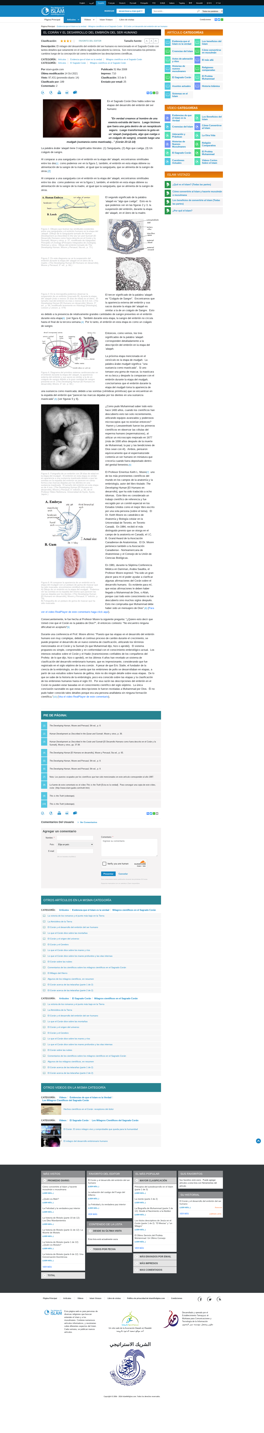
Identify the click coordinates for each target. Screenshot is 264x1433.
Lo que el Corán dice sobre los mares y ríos (69, 950)
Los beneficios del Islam (211, 42)
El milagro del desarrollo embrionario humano (86, 1141)
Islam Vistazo (106, 20)
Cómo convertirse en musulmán (211, 51)
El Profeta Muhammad (208, 77)
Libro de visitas (126, 20)
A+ (156, 41)
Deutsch (122, 3)
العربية (91, 3)
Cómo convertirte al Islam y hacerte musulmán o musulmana (197, 193)
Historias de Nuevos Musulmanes (179, 144)
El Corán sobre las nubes (60, 961)
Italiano (171, 3)
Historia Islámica (211, 86)
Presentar (108, 874)
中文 (154, 3)
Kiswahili (199, 3)
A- (147, 41)
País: (52, 844)
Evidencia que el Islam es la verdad (71, 26)
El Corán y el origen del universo (63, 938)
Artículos (71, 20)
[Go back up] (258, 1140)
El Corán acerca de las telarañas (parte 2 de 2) (70, 990)
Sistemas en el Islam (180, 94)
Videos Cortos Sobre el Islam (209, 161)
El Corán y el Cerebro (58, 944)
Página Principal (52, 20)
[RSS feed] (219, 1299)
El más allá (207, 60)
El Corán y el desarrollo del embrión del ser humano (73, 927)
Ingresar (109, 11)
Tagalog (182, 3)
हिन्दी (190, 3)
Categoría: (49, 59)
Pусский (133, 3)
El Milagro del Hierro (57, 973)
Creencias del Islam (182, 51)
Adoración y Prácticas (178, 135)
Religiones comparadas (208, 68)
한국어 (209, 3)
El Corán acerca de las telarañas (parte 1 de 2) (70, 984)
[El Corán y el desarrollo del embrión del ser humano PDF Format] (67, 92)
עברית (218, 3)
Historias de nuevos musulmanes (179, 69)
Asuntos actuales (181, 86)
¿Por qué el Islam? (182, 210)
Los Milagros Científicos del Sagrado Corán (65, 1100)
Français (111, 3)
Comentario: (107, 837)
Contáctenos (205, 20)
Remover (218, 1207)
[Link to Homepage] (52, 11)
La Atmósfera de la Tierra (60, 921)
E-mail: (51, 851)
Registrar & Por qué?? (131, 11)
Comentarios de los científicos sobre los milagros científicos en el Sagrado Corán (87, 967)
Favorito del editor (90, 41)
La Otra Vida (208, 135)
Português (144, 3)
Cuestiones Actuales (178, 161)
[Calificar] (43, 92)
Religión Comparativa (209, 144)
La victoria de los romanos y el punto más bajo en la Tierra (76, 915)
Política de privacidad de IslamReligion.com (146, 1298)
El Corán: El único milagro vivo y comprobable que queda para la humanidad (101, 1129)
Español (101, 3)
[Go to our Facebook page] (200, 1299)
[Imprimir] (59, 92)
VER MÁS (47, 1267)
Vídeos (87, 20)
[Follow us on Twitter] (209, 1299)
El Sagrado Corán (78, 63)
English (82, 3)
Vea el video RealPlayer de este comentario (83, 696)
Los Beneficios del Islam (212, 118)
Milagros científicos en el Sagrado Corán (105, 26)
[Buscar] (198, 11)
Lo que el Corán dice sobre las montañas (68, 933)
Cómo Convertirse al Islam (212, 126)
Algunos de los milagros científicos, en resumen (71, 979)
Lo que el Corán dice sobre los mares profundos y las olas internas (80, 956)
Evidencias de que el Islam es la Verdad (90, 1097)
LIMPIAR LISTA (215, 1214)
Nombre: (50, 838)
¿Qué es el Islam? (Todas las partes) (191, 184)
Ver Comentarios (88, 822)
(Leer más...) (48, 1193)
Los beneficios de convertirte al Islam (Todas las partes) (196, 202)
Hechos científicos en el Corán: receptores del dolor (89, 1109)
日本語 (162, 3)
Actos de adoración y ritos (182, 60)
